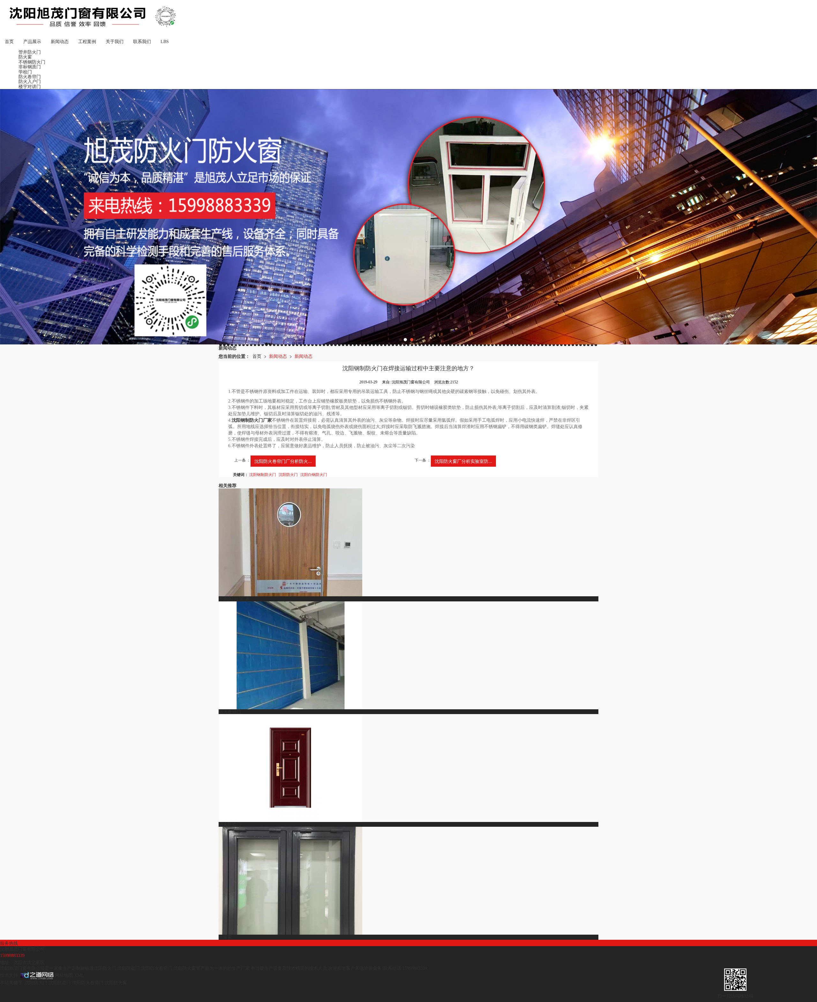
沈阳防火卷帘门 (156, 968)
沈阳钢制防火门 (262, 474)
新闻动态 (60, 41)
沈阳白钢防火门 (313, 474)
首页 (9, 41)
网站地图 (64, 975)
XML (79, 975)
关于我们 (115, 41)
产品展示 (32, 41)
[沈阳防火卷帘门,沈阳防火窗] (408, 216)
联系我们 (142, 41)
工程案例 (87, 41)
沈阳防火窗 (185, 968)
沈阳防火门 (288, 474)
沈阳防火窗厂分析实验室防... (463, 461)
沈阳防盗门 (128, 968)
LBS (165, 41)
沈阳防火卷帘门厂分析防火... (283, 461)
